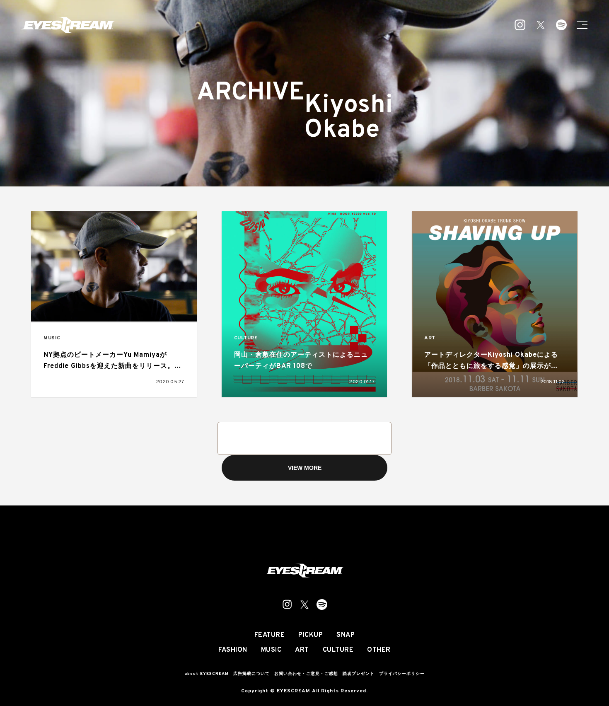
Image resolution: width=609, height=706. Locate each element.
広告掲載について (251, 674)
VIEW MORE (304, 467)
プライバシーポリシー (402, 674)
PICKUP (310, 635)
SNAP (345, 635)
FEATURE (269, 635)
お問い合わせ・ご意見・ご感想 (306, 674)
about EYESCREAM (206, 674)
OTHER (379, 650)
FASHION (232, 650)
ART (429, 338)
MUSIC (52, 338)
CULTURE (246, 338)
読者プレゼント (359, 674)
